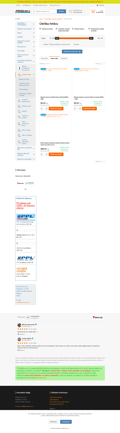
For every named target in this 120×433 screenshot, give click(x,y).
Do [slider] (91, 38)
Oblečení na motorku (24, 29)
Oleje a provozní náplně (22, 55)
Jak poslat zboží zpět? (57, 404)
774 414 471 (77, 12)
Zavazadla (20, 51)
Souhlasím (66, 422)
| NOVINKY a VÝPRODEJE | (21, 24)
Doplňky (20, 37)
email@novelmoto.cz (23, 302)
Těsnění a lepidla (25, 117)
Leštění (24, 111)
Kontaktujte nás (26, 5)
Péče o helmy (26, 130)
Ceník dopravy (54, 400)
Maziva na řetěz (24, 79)
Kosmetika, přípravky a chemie (24, 61)
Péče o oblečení (27, 135)
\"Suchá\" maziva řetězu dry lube (24, 84)
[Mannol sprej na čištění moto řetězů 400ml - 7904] (55, 81)
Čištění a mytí (26, 106)
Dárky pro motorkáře (24, 159)
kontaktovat (41, 378)
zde (68, 428)
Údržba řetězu (26, 75)
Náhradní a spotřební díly (24, 148)
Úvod (40, 19)
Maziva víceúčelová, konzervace (26, 68)
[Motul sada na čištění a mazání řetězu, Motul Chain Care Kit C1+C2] (55, 127)
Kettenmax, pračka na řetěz (25, 94)
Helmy (19, 33)
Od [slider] (57, 38)
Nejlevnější (54, 58)
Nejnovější (44, 58)
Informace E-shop (54, 5)
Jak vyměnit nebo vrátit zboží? (59, 402)
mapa (18, 296)
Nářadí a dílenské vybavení (23, 154)
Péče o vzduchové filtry (25, 123)
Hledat (61, 11)
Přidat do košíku (56, 108)
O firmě (18, 5)
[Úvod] (22, 11)
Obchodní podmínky (56, 397)
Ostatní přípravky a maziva (25, 141)
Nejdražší (64, 58)
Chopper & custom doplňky (23, 42)
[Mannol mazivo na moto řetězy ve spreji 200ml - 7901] (89, 81)
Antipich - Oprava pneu (26, 100)
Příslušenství (21, 47)
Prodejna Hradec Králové (40, 5)
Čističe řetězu (23, 89)
